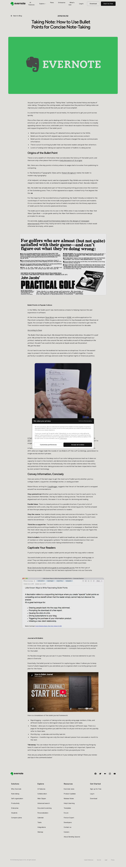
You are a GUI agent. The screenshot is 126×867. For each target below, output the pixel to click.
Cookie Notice (63, 438)
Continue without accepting (85, 421)
